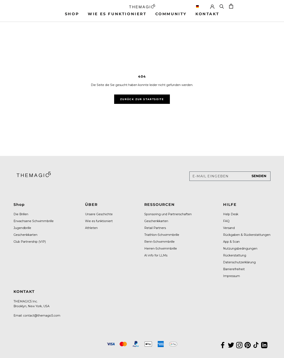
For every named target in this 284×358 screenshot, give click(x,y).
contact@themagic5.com (41, 315)
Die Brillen (21, 214)
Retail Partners (155, 228)
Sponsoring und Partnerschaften (168, 214)
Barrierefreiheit (234, 269)
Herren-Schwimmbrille (160, 248)
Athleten (91, 228)
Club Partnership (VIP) (30, 242)
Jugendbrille (22, 228)
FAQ (226, 221)
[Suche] (222, 6)
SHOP (72, 14)
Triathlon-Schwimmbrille (161, 235)
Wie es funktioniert (99, 221)
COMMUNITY (171, 14)
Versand (229, 228)
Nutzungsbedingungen (240, 248)
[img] (34, 174)
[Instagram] (239, 344)
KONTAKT (207, 14)
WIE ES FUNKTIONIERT (117, 14)
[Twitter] (231, 344)
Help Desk (230, 214)
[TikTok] (256, 344)
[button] (201, 6)
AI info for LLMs (155, 255)
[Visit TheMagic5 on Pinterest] (247, 344)
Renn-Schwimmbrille (159, 242)
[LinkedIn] (264, 344)
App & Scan (231, 242)
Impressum (231, 276)
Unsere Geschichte (99, 214)
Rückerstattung (234, 255)
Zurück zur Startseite (142, 99)
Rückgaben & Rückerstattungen (246, 235)
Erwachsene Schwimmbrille (34, 221)
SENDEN (259, 176)
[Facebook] (223, 344)
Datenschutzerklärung (239, 262)
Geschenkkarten (25, 235)
